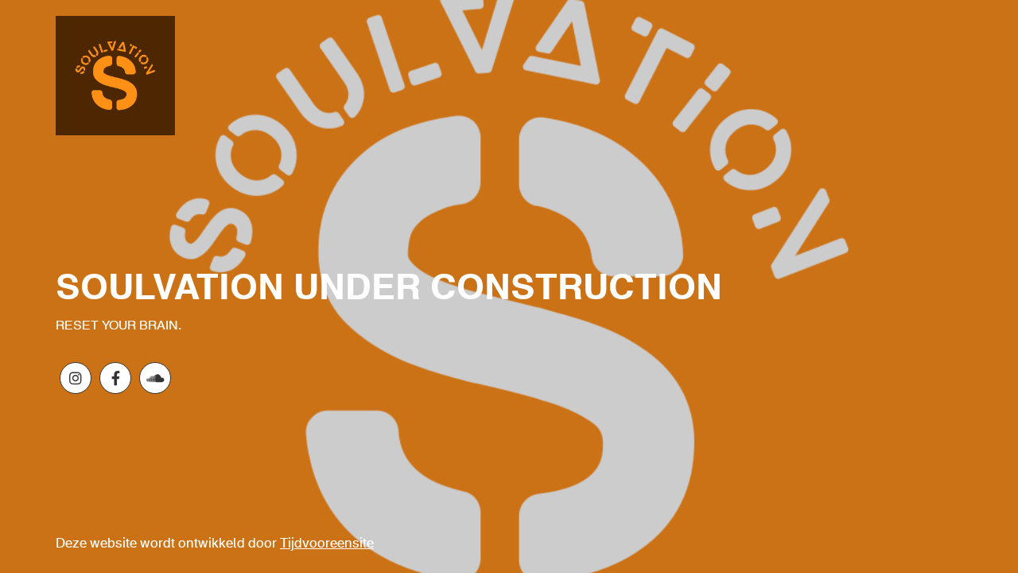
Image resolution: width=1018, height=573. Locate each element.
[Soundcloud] (155, 378)
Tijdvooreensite (327, 544)
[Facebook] (115, 378)
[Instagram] (75, 378)
